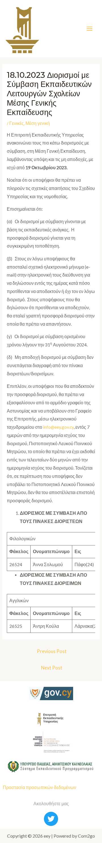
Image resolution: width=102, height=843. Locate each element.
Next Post (51, 668)
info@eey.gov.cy (58, 427)
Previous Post (52, 651)
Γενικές (16, 123)
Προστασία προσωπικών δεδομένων (39, 787)
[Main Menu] (89, 28)
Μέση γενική (38, 123)
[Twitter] (51, 819)
